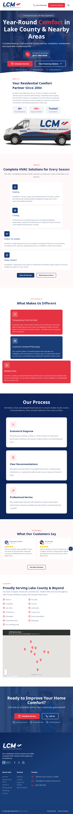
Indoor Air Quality (20, 783)
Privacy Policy (51, 811)
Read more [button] (9, 556)
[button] (68, 5)
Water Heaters (22, 788)
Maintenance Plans (7, 781)
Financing (5, 790)
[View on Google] (6, 542)
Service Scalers (23, 811)
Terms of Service (63, 811)
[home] (11, 5)
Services (5, 777)
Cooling (19, 780)
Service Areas (7, 788)
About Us (5, 785)
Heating (20, 777)
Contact (5, 793)
